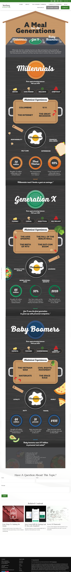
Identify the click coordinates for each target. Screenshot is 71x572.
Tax (19, 567)
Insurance (20, 565)
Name (2, 478)
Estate (20, 564)
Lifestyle (20, 570)
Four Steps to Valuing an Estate (11, 525)
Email (37, 478)
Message (3, 485)
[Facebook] (57, 1)
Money (20, 569)
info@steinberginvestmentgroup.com (7, 569)
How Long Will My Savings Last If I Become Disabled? (35, 525)
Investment (21, 562)
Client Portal (66, 1)
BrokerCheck (54, 562)
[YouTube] (54, 1)
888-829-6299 (7, 562)
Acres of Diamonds (53, 524)
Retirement (21, 561)
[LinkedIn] (51, 1)
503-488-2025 (6, 561)
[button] (21, 4)
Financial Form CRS (36, 560)
